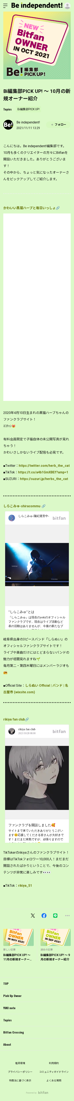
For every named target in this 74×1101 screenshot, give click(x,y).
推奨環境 (20, 1063)
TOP (6, 983)
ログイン (67, 5)
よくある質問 (53, 1080)
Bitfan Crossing (13, 1032)
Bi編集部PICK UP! (28, 109)
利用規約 (54, 1063)
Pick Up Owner (12, 995)
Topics (7, 109)
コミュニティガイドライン (54, 1071)
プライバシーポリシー (20, 1071)
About (7, 1044)
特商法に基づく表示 (20, 1080)
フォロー (60, 124)
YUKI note (9, 1008)
